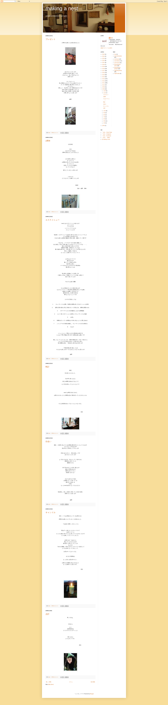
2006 (103, 125)
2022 (103, 60)
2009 (103, 87)
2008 (103, 89)
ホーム (71, 682)
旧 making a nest (106, 139)
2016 (103, 72)
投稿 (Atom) (51, 684)
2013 (103, 78)
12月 (104, 90)
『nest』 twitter (106, 137)
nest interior (117, 60)
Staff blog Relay (118, 70)
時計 (47, 367)
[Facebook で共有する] (66, 133)
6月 (104, 119)
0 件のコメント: (55, 132)
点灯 (47, 614)
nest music (116, 62)
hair (115, 54)
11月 (104, 92)
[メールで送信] (61, 133)
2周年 (48, 141)
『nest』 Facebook (106, 135)
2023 (103, 58)
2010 (103, 85)
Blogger (92, 693)
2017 (103, 70)
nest (112, 37)
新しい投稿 (48, 682)
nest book (116, 59)
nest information (118, 56)
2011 (103, 82)
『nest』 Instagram (106, 134)
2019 (103, 66)
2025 (103, 54)
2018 (103, 68)
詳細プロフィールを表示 (106, 48)
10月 (104, 110)
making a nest (62, 8)
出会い (48, 441)
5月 (104, 121)
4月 (104, 123)
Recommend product (117, 68)
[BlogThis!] (63, 133)
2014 (103, 76)
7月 (104, 117)
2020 (103, 64)
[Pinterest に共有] (68, 133)
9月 (104, 112)
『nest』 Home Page (107, 132)
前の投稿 (93, 682)
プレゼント (51, 39)
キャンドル (51, 512)
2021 (103, 62)
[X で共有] (64, 133)
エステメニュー (52, 220)
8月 (104, 114)
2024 (103, 56)
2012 (103, 80)
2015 (103, 74)
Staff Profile (117, 73)
